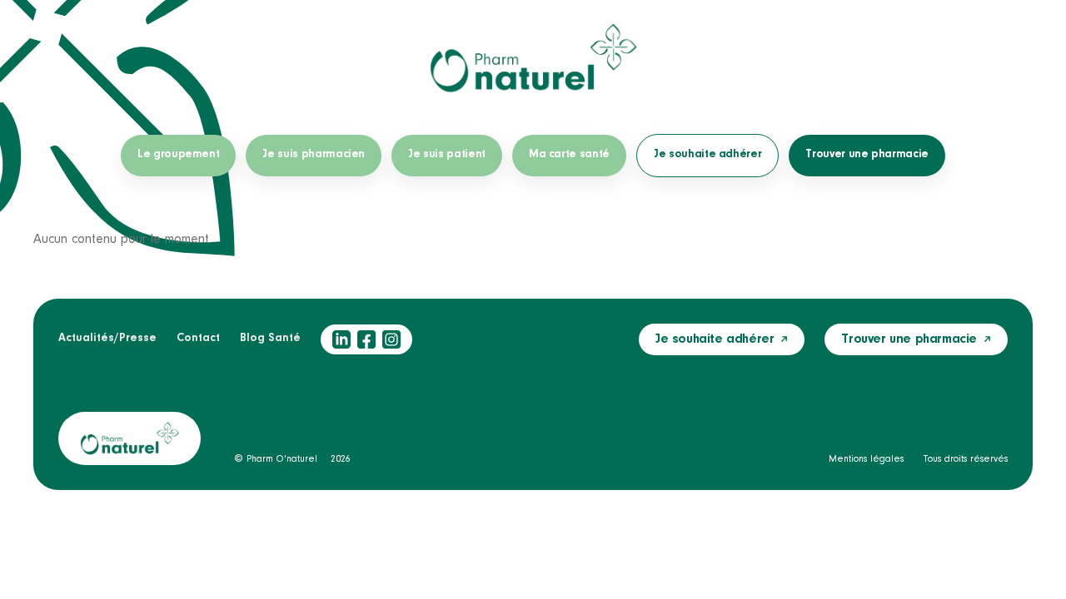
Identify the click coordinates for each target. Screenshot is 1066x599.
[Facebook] (366, 339)
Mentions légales (866, 459)
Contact (198, 338)
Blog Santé (270, 338)
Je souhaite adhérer (707, 155)
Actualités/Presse (107, 338)
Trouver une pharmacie (867, 155)
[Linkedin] (341, 339)
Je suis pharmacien (313, 155)
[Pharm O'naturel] (533, 58)
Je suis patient (447, 155)
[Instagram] (391, 339)
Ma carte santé (569, 155)
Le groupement (178, 155)
